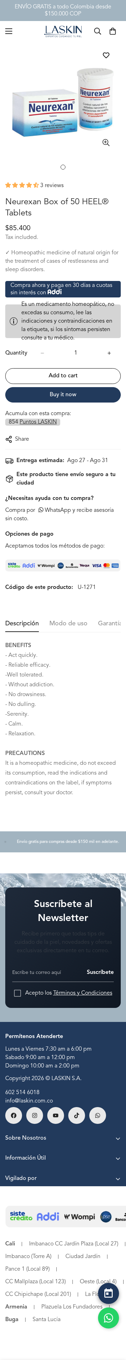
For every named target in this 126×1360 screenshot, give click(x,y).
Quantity (16, 353)
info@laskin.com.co (29, 1101)
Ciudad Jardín (82, 1256)
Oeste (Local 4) (98, 1282)
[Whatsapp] (97, 1115)
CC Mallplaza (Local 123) (35, 1282)
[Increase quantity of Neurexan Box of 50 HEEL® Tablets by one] (109, 353)
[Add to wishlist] (106, 55)
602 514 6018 (22, 1092)
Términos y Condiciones (82, 993)
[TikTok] (76, 1115)
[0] (113, 31)
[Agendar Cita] (108, 1293)
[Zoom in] (106, 142)
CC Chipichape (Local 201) (38, 1294)
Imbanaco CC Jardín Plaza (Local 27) (73, 1244)
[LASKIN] (63, 31)
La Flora (94, 1294)
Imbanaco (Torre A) (28, 1256)
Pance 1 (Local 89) (27, 1269)
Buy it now (63, 395)
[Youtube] (55, 1115)
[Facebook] (13, 1115)
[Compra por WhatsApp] (108, 1317)
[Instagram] (34, 1115)
